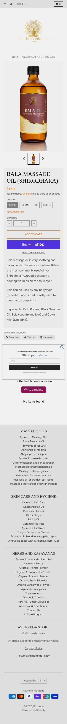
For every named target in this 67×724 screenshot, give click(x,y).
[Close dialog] (62, 347)
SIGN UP (34, 367)
